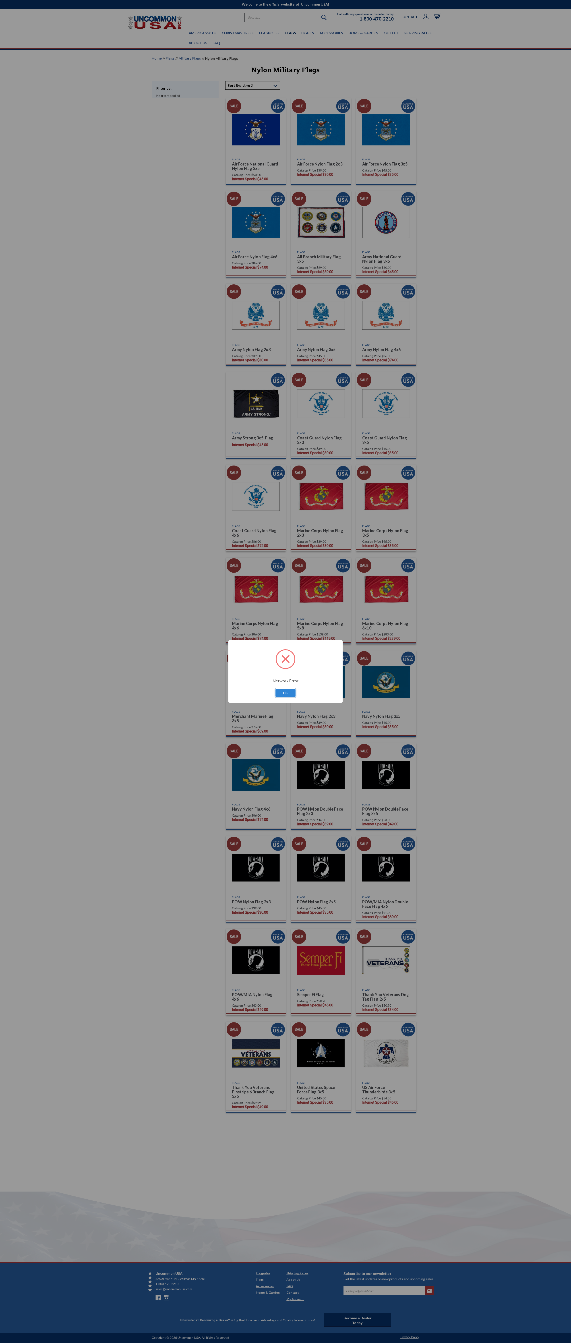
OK (285, 693)
